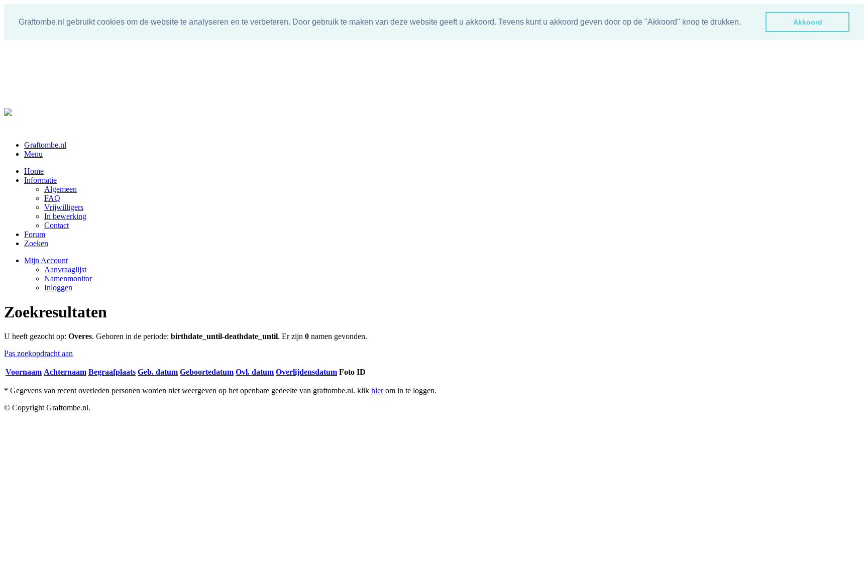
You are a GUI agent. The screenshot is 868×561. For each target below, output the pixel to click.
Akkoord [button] (807, 22)
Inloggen (58, 287)
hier (377, 390)
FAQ (52, 198)
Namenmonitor (68, 278)
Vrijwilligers (63, 207)
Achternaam (65, 372)
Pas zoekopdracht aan (38, 353)
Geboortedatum (207, 372)
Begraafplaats (112, 372)
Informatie (40, 180)
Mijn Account (46, 260)
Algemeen (60, 189)
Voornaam (24, 372)
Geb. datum (158, 372)
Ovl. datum (255, 372)
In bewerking (65, 216)
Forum (34, 234)
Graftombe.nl (45, 145)
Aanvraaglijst (65, 269)
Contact (56, 225)
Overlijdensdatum (306, 372)
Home (34, 171)
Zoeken (36, 243)
